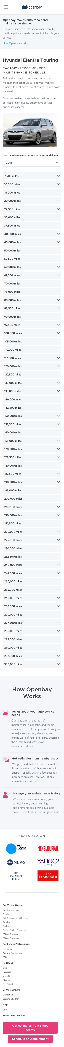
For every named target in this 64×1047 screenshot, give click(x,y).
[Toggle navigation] (5, 7)
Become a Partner (11, 999)
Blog (5, 968)
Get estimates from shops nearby (30, 1027)
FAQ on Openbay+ (11, 938)
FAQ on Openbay (10, 934)
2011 (9, 162)
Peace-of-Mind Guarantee (14, 930)
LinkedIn (6, 976)
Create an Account (11, 910)
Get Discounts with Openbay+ (16, 918)
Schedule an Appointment (30, 1039)
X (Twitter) (8, 984)
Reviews (6, 926)
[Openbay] (32, 7)
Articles (6, 922)
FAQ (5, 957)
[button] (32, 175)
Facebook (7, 972)
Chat (5, 1009)
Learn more (8, 949)
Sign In (6, 914)
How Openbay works (15, 43)
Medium (6, 980)
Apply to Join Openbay (13, 953)
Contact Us (8, 994)
